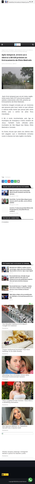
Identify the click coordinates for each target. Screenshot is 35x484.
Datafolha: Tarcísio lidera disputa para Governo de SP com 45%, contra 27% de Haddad (21, 200)
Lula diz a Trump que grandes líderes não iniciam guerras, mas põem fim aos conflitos (21, 209)
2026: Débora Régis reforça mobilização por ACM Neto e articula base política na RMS (21, 296)
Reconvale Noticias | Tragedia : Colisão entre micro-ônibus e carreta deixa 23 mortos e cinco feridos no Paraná (21, 287)
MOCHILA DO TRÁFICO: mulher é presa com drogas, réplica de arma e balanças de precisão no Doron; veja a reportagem (21, 269)
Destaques (11, 50)
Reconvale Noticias (7, 63)
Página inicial (5, 50)
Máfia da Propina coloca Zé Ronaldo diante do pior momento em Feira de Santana (20, 192)
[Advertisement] (17, 23)
